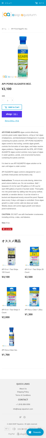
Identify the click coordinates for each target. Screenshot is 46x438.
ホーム (4, 29)
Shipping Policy (23, 391)
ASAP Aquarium (18, 424)
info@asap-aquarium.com (23, 409)
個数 (3, 96)
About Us (23, 388)
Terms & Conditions (23, 395)
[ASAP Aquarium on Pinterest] (24, 417)
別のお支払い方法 (12, 120)
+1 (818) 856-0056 (23, 404)
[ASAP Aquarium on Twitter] (20, 417)
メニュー (8, 3)
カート (41, 3)
